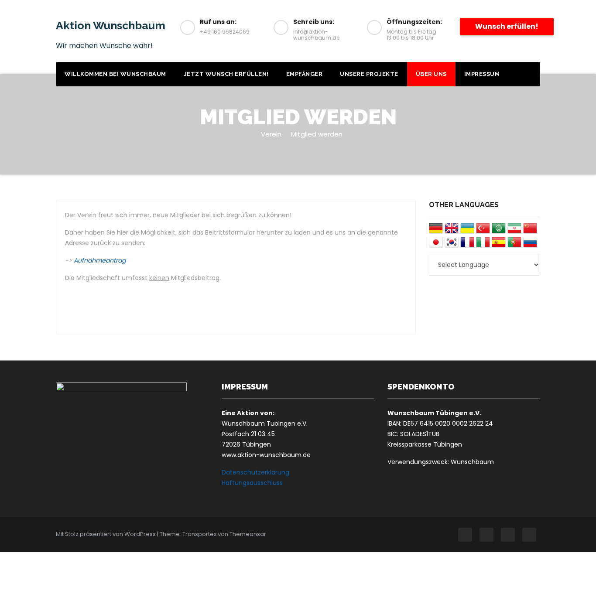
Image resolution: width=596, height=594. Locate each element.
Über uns (431, 74)
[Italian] (483, 245)
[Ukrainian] (467, 231)
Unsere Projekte (369, 74)
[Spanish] (499, 245)
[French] (467, 245)
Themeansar (247, 534)
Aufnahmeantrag (100, 260)
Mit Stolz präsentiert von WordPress (106, 534)
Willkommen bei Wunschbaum (115, 74)
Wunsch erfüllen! (506, 26)
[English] (452, 231)
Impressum (482, 74)
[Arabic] (499, 231)
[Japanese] (436, 245)
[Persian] (514, 231)
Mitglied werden (317, 134)
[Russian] (530, 245)
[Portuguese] (514, 245)
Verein (271, 134)
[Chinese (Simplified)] (530, 231)
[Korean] (452, 245)
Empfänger (304, 74)
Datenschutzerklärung (255, 472)
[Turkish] (483, 231)
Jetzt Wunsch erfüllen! (226, 74)
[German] (436, 231)
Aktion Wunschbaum (110, 25)
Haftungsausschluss (252, 482)
